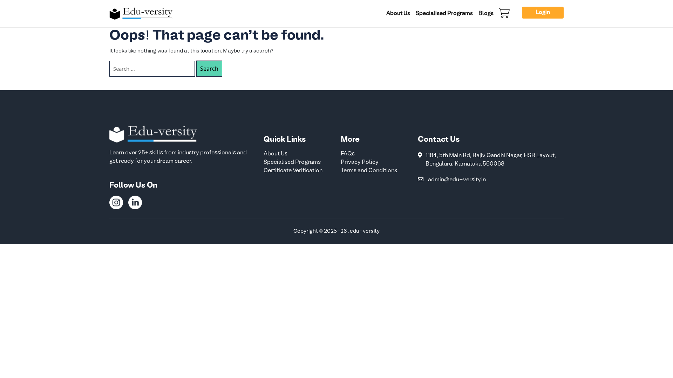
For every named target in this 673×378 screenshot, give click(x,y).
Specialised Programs (444, 13)
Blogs (486, 13)
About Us (398, 13)
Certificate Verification (293, 170)
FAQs (348, 154)
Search (209, 68)
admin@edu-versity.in (457, 179)
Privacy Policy (360, 162)
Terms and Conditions (369, 170)
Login (543, 12)
